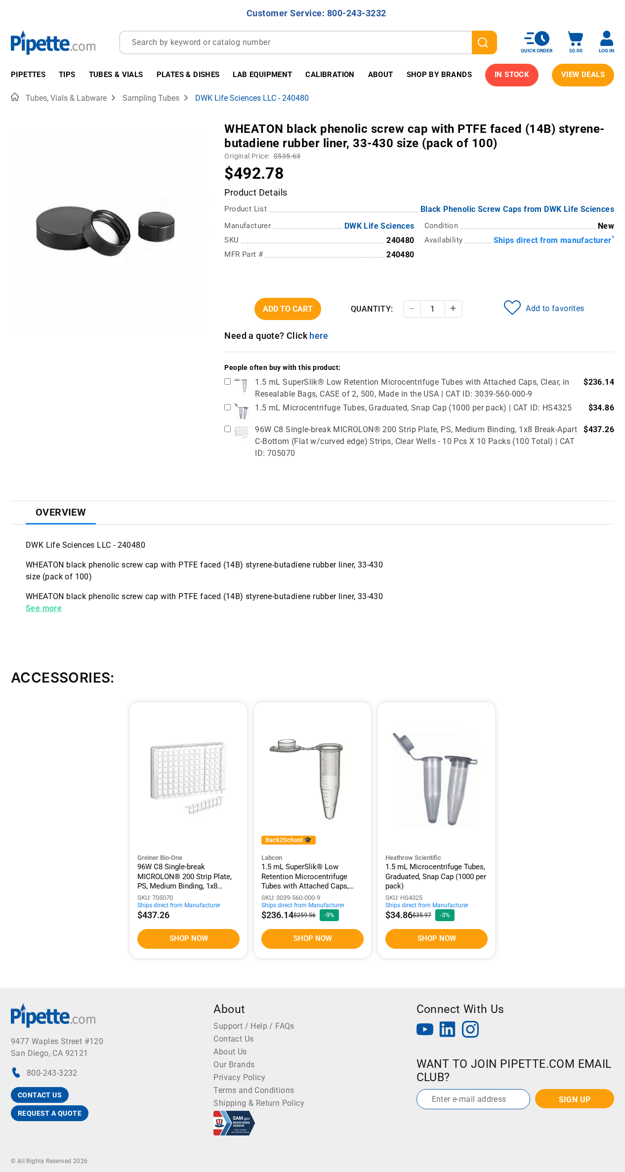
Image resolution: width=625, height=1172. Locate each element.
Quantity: (372, 309)
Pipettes (28, 74)
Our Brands (233, 1064)
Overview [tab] (61, 512)
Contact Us (233, 1039)
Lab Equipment (262, 74)
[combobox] (308, 42)
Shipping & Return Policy (258, 1103)
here (318, 335)
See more (44, 608)
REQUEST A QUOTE (50, 1113)
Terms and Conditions (253, 1090)
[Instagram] (470, 1030)
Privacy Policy (239, 1077)
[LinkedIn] (447, 1030)
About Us (230, 1051)
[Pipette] (53, 42)
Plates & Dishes (188, 74)
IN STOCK (512, 74)
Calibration (329, 74)
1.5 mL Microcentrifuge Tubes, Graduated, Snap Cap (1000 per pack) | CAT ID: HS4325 (413, 407)
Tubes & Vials (116, 74)
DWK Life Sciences (379, 226)
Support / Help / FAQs (253, 1026)
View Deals (583, 74)
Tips (67, 74)
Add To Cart (288, 309)
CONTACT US (40, 1095)
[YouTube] (425, 1030)
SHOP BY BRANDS (439, 74)
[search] (484, 42)
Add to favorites (555, 308)
